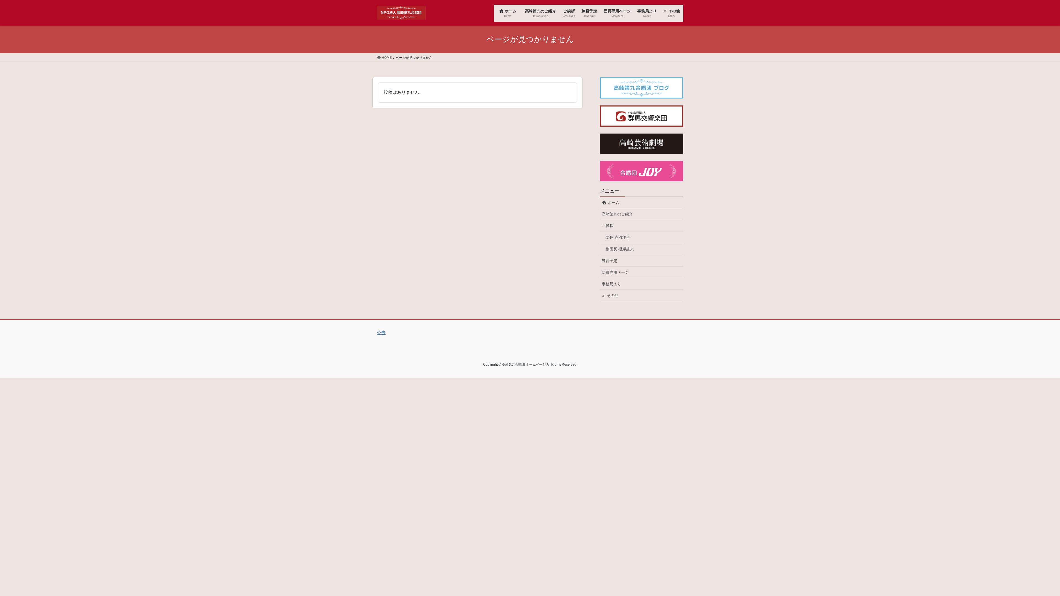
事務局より (611, 284)
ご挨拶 (607, 225)
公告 (381, 332)
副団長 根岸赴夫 (620, 249)
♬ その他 (610, 295)
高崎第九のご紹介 (617, 214)
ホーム (615, 202)
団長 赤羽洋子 (618, 237)
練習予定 (609, 261)
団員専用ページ (615, 272)
